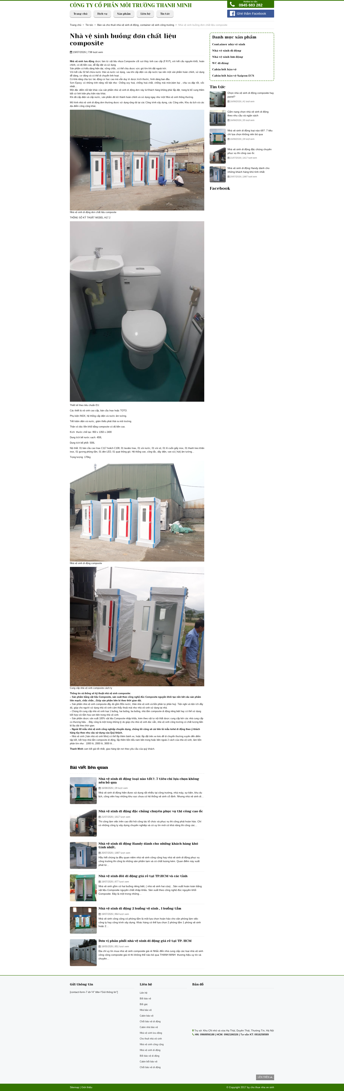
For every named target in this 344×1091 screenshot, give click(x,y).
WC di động (220, 63)
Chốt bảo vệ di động (150, 1021)
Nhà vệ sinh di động (226, 50)
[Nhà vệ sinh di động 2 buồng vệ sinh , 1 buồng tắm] (83, 920)
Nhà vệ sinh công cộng (152, 1044)
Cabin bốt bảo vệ (224, 69)
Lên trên (264, 1077)
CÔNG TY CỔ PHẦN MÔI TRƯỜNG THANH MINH (131, 5)
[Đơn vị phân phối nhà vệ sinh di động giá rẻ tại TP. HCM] (83, 952)
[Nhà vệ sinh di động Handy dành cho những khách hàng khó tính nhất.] (83, 855)
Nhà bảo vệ (146, 1010)
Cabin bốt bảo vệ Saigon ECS (233, 75)
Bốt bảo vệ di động (149, 1055)
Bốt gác (144, 1004)
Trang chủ (80, 13)
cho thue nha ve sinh (262, 1087)
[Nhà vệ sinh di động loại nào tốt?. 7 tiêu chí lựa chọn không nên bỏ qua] (83, 790)
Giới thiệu (86, 1087)
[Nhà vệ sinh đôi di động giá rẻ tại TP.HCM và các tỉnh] (83, 887)
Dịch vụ (102, 13)
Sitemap (74, 1087)
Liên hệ (145, 13)
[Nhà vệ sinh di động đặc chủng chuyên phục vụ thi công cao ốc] (83, 823)
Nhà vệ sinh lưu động (227, 57)
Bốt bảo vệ (145, 998)
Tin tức (165, 13)
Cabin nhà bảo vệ (149, 1027)
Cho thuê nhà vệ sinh (151, 1038)
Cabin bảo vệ (146, 1015)
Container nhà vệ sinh (228, 44)
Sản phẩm (124, 13)
